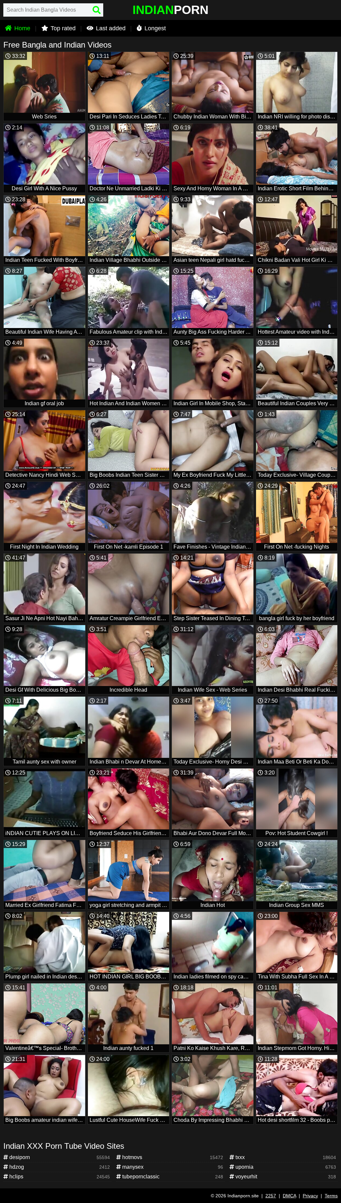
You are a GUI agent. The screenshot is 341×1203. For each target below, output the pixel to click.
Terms (331, 1195)
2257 (270, 1195)
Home (21, 28)
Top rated (62, 28)
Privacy (310, 1195)
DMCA (289, 1195)
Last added (110, 28)
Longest (154, 28)
